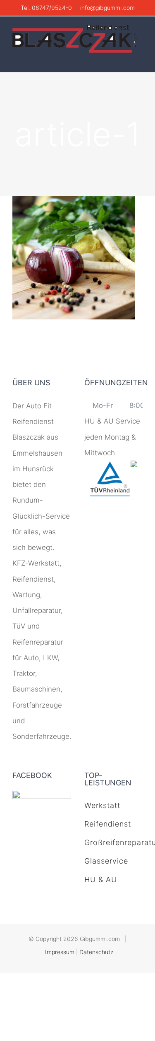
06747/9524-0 (53, 7)
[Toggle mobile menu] (139, 59)
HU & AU (100, 879)
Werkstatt (102, 805)
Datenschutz (96, 951)
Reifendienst (107, 824)
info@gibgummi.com (107, 7)
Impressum (59, 951)
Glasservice (106, 861)
